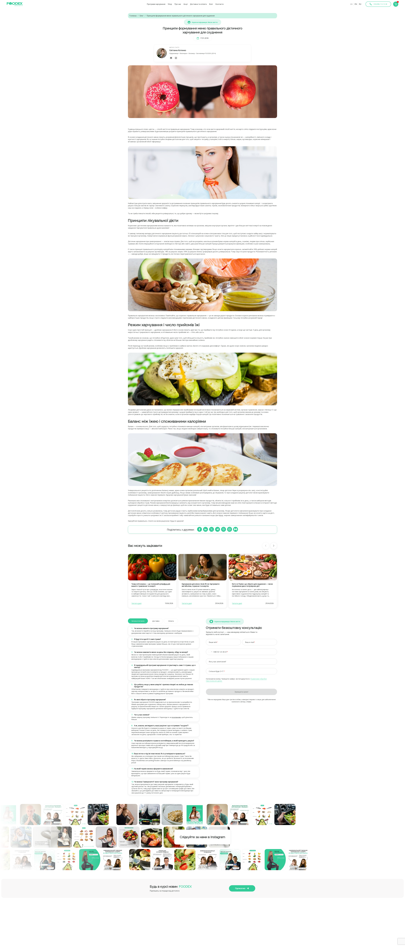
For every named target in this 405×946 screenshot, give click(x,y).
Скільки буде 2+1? (216, 671)
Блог (211, 4)
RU (360, 4)
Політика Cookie (248, 929)
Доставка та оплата (198, 4)
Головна (132, 16)
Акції (186, 4)
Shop (170, 4)
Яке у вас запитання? (217, 661)
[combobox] (211, 652)
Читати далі (136, 603)
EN (356, 4)
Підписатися (240, 888)
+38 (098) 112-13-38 (177, 930)
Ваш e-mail (249, 642)
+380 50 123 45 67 (220, 652)
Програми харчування (156, 4)
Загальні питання (137, 621)
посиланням (176, 717)
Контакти (219, 4)
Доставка (155, 621)
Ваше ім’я (213, 642)
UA (351, 4)
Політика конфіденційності (252, 922)
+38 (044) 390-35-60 (177, 933)
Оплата (171, 621)
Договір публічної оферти (252, 925)
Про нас (177, 4)
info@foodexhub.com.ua (179, 926)
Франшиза (132, 940)
